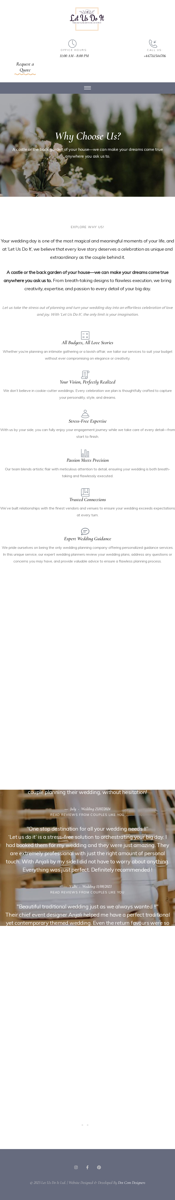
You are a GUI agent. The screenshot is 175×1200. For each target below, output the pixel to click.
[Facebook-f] (87, 1167)
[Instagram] (76, 1167)
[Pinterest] (99, 1167)
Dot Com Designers (131, 1182)
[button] (25, 68)
